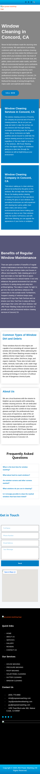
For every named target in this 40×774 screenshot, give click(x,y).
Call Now (10, 93)
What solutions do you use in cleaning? (17, 488)
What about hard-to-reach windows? (16, 475)
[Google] (31, 2)
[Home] (26, 2)
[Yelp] (28, 2)
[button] (36, 8)
